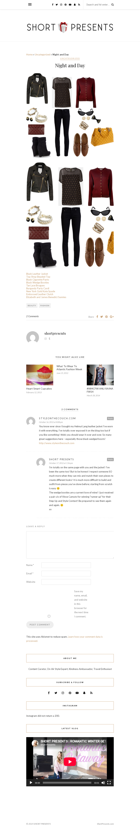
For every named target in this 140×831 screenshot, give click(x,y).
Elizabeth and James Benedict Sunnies (46, 297)
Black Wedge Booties (37, 282)
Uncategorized (42, 54)
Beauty (32, 305)
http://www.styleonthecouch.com (56, 443)
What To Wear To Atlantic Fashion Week (69, 368)
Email (29, 573)
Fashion (44, 305)
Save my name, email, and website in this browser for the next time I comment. (81, 604)
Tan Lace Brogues (35, 285)
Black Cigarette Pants (37, 279)
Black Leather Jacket (37, 273)
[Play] (31, 783)
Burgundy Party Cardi (37, 288)
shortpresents (55, 333)
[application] (70, 761)
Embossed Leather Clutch (39, 294)
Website (30, 581)
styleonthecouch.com (57, 418)
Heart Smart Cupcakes (39, 388)
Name (30, 565)
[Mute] (103, 783)
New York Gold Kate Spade (40, 291)
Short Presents (61, 459)
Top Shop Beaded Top (38, 276)
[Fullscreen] (109, 783)
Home (29, 54)
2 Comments (32, 316)
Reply (110, 418)
